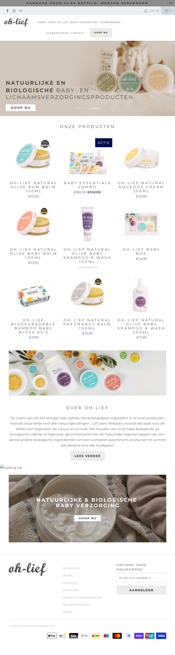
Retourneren (71, 590)
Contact (77, 33)
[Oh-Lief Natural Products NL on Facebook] (7, 10)
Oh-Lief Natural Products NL (36, 625)
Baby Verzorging (84, 22)
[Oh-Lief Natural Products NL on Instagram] (14, 10)
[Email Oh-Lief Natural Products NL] (20, 10)
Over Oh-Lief (58, 22)
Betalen (68, 575)
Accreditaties (57, 33)
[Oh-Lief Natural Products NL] (16, 22)
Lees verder (88, 456)
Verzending (70, 582)
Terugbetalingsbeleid (76, 604)
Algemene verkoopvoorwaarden (83, 597)
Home (41, 22)
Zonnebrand (110, 22)
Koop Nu (101, 32)
